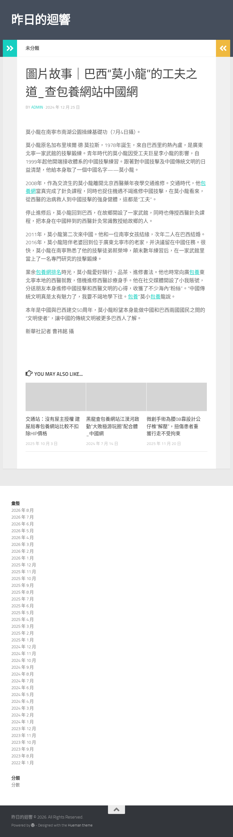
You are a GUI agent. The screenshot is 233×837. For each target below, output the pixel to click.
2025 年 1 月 (22, 640)
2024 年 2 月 (22, 715)
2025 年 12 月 (23, 564)
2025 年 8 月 (22, 592)
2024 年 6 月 (22, 687)
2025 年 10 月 (23, 578)
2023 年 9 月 (22, 749)
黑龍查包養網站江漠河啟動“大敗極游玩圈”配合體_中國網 (112, 426)
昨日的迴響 (40, 20)
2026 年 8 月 (22, 510)
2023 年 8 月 (22, 756)
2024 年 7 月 (22, 680)
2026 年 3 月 (22, 544)
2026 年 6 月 (22, 524)
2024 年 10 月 (23, 660)
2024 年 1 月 (22, 721)
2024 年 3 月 (22, 708)
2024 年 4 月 (22, 701)
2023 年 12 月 (23, 728)
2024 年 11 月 (23, 653)
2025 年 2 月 (22, 633)
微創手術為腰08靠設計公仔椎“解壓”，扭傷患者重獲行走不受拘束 (174, 426)
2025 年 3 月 (22, 626)
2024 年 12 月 (23, 646)
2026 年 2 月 (22, 551)
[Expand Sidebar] (10, 48)
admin (37, 107)
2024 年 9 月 (22, 667)
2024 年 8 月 (22, 674)
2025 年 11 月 (23, 571)
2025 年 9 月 (22, 585)
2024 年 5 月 (22, 694)
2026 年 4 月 (22, 537)
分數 (15, 785)
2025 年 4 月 (22, 619)
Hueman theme (80, 825)
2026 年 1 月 (22, 558)
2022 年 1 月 (22, 762)
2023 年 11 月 (23, 735)
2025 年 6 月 (22, 605)
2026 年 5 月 (22, 530)
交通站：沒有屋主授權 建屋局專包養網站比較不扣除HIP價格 (53, 426)
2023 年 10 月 (23, 742)
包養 (194, 272)
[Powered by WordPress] (33, 825)
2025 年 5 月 (22, 612)
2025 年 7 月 (22, 599)
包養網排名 (48, 272)
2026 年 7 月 (22, 517)
